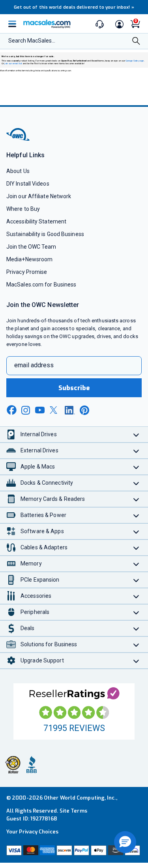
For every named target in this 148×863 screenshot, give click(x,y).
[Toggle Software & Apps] (136, 531)
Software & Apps (42, 531)
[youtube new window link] (40, 410)
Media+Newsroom (29, 259)
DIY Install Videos (27, 183)
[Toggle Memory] (136, 563)
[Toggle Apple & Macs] (136, 466)
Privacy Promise (26, 272)
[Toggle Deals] (136, 628)
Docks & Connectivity (47, 483)
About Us (18, 171)
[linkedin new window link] (70, 410)
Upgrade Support (42, 660)
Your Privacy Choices (32, 831)
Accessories (36, 596)
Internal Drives (39, 434)
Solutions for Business (49, 644)
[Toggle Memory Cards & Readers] (136, 499)
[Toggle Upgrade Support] (136, 660)
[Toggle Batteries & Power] (136, 515)
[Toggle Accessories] (136, 596)
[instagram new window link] (25, 410)
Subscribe (74, 388)
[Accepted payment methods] (74, 850)
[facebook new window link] (11, 410)
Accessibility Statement (36, 221)
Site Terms (73, 810)
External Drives (39, 450)
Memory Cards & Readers (53, 499)
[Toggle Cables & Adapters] (136, 547)
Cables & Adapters (44, 547)
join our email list (13, 63)
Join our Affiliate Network (38, 196)
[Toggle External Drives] (136, 450)
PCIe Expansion (40, 580)
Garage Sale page (135, 60)
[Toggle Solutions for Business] (136, 644)
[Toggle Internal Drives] (136, 434)
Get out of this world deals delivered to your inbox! (74, 7)
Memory (31, 563)
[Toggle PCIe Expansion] (136, 580)
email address (34, 365)
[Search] (136, 41)
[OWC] (18, 140)
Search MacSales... (31, 40)
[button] (125, 842)
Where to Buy (23, 209)
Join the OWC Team (31, 247)
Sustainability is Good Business (45, 234)
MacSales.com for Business (41, 284)
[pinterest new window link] (84, 410)
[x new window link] (55, 410)
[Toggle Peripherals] (136, 612)
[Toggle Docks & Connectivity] (136, 483)
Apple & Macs (38, 466)
